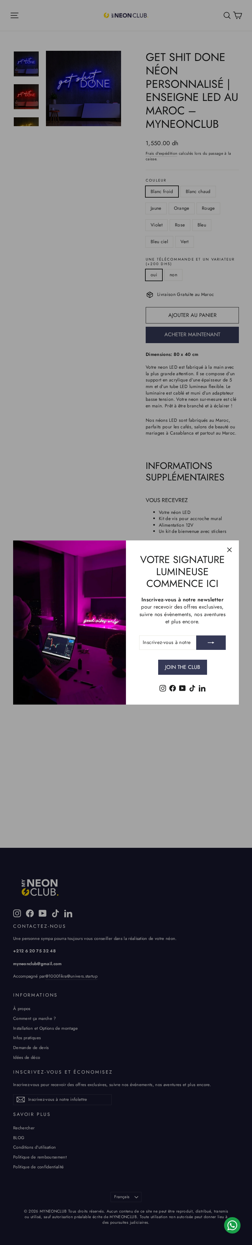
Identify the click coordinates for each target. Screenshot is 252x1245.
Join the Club (182, 667)
